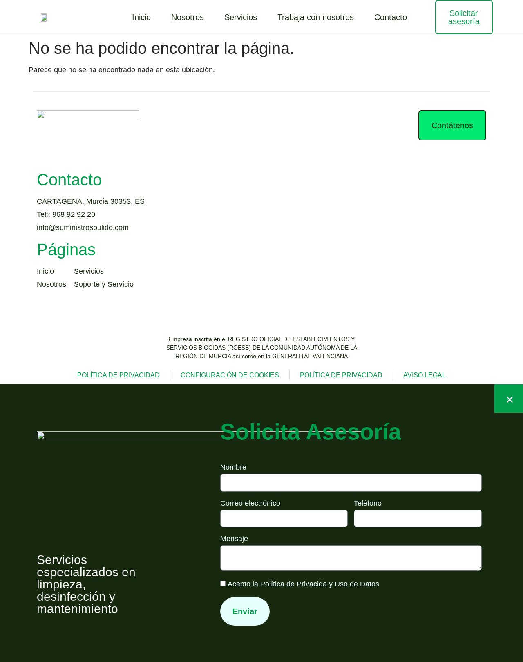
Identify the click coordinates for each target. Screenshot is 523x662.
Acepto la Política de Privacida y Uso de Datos (303, 584)
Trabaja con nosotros (315, 17)
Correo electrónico (250, 503)
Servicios (240, 17)
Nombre (233, 467)
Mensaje (234, 539)
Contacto (390, 17)
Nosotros (187, 17)
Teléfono (368, 503)
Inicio (141, 17)
